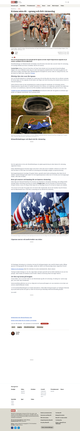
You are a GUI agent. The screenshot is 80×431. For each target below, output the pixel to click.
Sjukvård (23, 391)
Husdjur (13, 389)
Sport (42, 396)
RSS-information (44, 417)
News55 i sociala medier (61, 417)
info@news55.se (18, 425)
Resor (43, 5)
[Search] (66, 2)
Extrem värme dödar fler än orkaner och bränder (23, 320)
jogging (20, 327)
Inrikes (12, 401)
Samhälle (22, 5)
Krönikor (33, 389)
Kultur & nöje (43, 393)
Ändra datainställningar (47, 427)
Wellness (23, 393)
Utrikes (12, 404)
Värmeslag (40, 327)
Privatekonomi (31, 5)
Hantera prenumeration (46, 412)
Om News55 (58, 412)
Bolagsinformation (60, 415)
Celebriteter (43, 391)
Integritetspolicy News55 (47, 420)
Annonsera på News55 (46, 415)
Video (62, 5)
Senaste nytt (14, 5)
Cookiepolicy (59, 420)
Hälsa (38, 5)
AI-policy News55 (45, 422)
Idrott (13, 327)
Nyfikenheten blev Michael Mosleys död (21, 317)
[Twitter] (15, 428)
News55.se (13, 8)
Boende (52, 391)
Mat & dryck (55, 5)
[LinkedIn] (19, 428)
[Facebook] (12, 428)
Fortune (33, 73)
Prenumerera (45, 323)
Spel (22, 399)
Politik (12, 402)
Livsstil (43, 389)
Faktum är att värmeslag (17, 269)
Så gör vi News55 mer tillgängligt (61, 423)
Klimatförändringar (29, 327)
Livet (48, 5)
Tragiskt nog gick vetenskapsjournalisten (21, 90)
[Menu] (68, 2)
